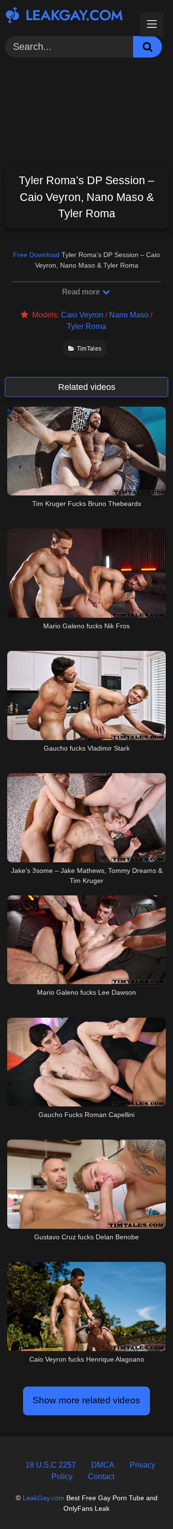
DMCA (102, 1465)
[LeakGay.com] (71, 16)
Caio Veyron (82, 315)
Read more (81, 292)
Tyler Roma (86, 326)
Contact (101, 1476)
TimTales (89, 348)
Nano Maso (128, 315)
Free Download (36, 255)
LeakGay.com (43, 1498)
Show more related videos (86, 1400)
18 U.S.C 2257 (50, 1465)
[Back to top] (143, 1500)
